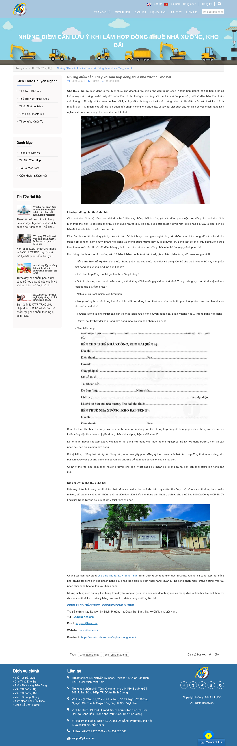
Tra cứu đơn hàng (213, 12)
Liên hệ (191, 12)
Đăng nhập (189, 4)
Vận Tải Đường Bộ (25, 689)
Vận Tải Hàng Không (27, 697)
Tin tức (176, 12)
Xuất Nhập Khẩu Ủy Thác (30, 701)
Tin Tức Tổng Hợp (42, 68)
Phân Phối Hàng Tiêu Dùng (31, 685)
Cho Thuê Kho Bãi (25, 681)
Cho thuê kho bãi (90, 654)
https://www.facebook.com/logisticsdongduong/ (108, 637)
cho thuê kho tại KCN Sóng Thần (118, 575)
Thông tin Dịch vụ (29, 153)
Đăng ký (207, 4)
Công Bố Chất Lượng (27, 705)
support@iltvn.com (83, 738)
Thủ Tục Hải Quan (30, 91)
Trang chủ (102, 12)
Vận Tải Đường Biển (26, 693)
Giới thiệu (122, 12)
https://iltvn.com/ (88, 630)
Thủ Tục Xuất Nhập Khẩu (34, 98)
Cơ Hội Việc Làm (29, 168)
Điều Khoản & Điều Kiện (33, 175)
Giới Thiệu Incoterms (31, 114)
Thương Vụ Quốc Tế (31, 121)
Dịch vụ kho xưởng (116, 654)
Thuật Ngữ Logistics (31, 106)
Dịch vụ (140, 12)
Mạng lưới (158, 12)
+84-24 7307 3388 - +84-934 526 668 (104, 731)
